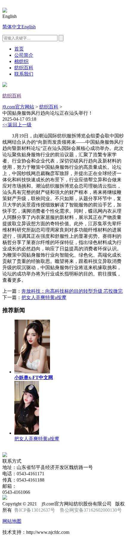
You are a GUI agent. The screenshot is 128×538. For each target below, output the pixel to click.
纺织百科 (23, 67)
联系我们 (23, 73)
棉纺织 (21, 61)
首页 (19, 48)
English (28, 26)
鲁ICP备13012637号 (34, 510)
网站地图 (11, 521)
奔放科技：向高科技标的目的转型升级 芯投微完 (72, 291)
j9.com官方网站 (18, 106)
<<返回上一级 (17, 124)
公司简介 (23, 55)
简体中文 (11, 26)
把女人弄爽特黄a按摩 (43, 297)
